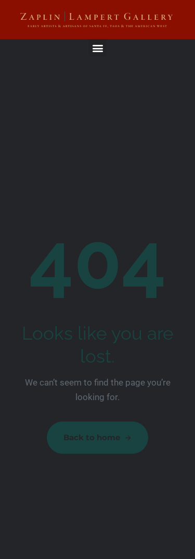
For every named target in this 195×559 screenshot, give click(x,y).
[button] (97, 47)
